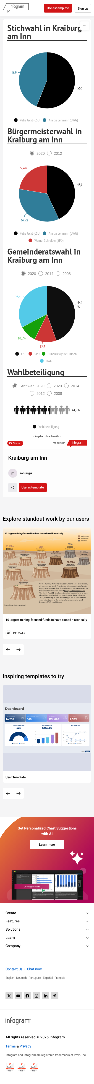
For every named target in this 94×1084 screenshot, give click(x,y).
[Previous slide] (8, 649)
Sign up (83, 8)
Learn (10, 937)
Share (16, 443)
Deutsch (21, 977)
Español (48, 977)
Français (60, 977)
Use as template (58, 8)
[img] (56, 80)
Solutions (12, 929)
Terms (10, 1046)
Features (12, 921)
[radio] (38, 153)
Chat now (34, 969)
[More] (84, 25)
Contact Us (13, 969)
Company (13, 946)
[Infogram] (16, 8)
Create (10, 913)
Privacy (25, 1046)
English (9, 977)
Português (35, 977)
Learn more (47, 844)
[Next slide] (18, 649)
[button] (28, 120)
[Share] (12, 487)
